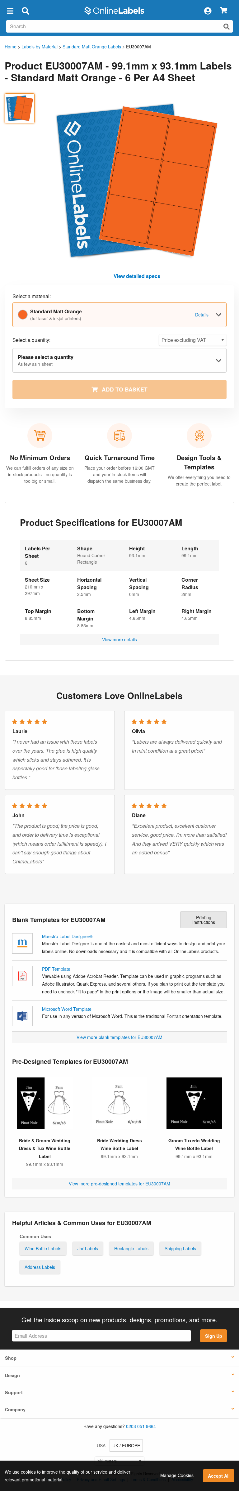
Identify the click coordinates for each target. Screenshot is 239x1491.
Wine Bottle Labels (43, 1248)
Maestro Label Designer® (67, 936)
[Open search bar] (25, 10)
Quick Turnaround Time (120, 457)
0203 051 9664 (141, 1426)
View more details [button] (119, 639)
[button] (9, 10)
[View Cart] (223, 10)
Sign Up (213, 1336)
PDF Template (56, 969)
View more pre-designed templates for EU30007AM (119, 1183)
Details (202, 314)
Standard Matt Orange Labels (92, 46)
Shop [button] (10, 1358)
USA (101, 1445)
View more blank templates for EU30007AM (119, 1037)
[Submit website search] (226, 26)
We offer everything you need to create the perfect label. (199, 480)
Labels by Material (39, 46)
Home (10, 46)
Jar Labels (87, 1248)
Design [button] (12, 1375)
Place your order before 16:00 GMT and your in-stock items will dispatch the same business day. (119, 474)
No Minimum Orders (40, 457)
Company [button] (15, 1409)
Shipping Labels (180, 1248)
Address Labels (40, 1267)
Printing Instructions (203, 919)
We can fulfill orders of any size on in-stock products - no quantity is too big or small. (40, 474)
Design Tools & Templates (199, 462)
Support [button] (14, 1392)
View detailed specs (137, 276)
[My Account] (207, 10)
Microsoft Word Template (66, 1009)
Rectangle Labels (131, 1248)
